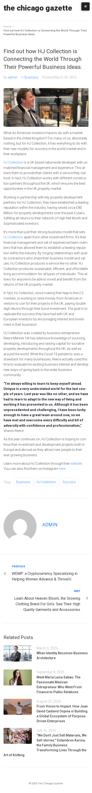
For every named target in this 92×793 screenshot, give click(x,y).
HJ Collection (13, 162)
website (76, 463)
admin (12, 77)
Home (7, 26)
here (62, 469)
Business (31, 77)
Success (69, 482)
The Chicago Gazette (38, 8)
